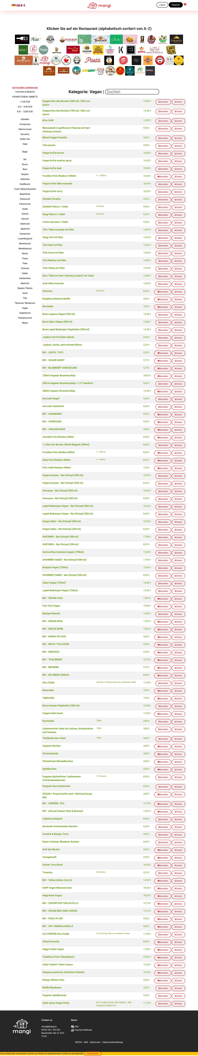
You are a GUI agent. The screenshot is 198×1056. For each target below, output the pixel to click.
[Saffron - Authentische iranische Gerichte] (178, 60)
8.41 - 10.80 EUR (25, 111)
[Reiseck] (160, 60)
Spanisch (25, 283)
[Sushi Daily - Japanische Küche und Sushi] (100, 71)
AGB (86, 1042)
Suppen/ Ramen (24, 288)
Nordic (25, 253)
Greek (25, 209)
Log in (162, 5)
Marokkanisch (25, 248)
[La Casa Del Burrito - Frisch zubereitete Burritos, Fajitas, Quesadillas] (141, 50)
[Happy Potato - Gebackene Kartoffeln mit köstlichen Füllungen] (56, 50)
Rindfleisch (25, 184)
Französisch (25, 204)
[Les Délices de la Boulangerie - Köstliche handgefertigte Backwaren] (154, 50)
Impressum (95, 1042)
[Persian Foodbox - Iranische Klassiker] (109, 60)
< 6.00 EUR (25, 101)
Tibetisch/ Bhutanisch (25, 303)
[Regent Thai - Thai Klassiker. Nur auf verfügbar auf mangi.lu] (148, 60)
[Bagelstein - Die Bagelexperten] (50, 39)
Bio (25, 159)
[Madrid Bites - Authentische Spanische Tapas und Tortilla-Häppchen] (24, 60)
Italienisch (25, 223)
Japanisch (25, 228)
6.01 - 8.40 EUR (25, 106)
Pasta (25, 258)
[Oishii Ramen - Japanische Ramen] (66, 60)
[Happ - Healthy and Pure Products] (43, 50)
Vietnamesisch (25, 318)
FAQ (76, 1026)
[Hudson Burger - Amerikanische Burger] (87, 50)
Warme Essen (25, 129)
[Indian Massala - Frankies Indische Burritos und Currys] (98, 50)
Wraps (25, 323)
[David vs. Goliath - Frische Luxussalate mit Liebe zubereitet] (163, 39)
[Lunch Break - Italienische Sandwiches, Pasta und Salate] (171, 50)
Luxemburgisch (25, 238)
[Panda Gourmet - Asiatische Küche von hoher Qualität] (77, 60)
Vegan (25, 308)
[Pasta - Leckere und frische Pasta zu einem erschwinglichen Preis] (93, 60)
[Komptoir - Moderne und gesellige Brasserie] (121, 50)
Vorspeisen (25, 124)
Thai (25, 298)
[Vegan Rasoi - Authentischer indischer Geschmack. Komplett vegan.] (140, 71)
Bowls (25, 164)
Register (176, 5)
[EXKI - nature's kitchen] (23, 50)
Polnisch (25, 268)
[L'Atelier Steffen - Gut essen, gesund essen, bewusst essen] (131, 50)
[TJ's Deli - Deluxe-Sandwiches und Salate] (110, 71)
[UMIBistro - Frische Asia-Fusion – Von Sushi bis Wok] (130, 71)
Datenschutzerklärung (112, 1042)
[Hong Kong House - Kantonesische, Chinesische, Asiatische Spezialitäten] (73, 50)
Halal (25, 144)
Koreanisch (25, 233)
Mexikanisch (25, 243)
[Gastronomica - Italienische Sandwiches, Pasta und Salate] (33, 50)
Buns (25, 169)
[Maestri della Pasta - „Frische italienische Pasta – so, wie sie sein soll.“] (36, 60)
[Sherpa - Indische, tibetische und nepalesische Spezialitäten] (49, 71)
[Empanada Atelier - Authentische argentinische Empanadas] (176, 39)
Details (179, 102)
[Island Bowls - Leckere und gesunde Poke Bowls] (110, 50)
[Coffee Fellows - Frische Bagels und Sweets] (142, 39)
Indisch (25, 214)
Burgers (25, 174)
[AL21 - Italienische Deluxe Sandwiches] (22, 39)
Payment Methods (83, 1030)
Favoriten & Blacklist (25, 92)
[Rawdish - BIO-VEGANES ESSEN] (136, 60)
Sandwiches (25, 278)
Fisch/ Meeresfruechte (25, 189)
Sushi (25, 293)
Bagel (25, 151)
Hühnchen (24, 179)
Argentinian (25, 194)
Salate (25, 273)
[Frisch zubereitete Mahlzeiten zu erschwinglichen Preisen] (45, 60)
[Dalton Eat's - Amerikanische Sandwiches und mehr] (151, 39)
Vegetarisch (25, 313)
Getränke (25, 119)
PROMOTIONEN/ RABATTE (25, 96)
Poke (24, 263)
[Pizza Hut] (123, 60)
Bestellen (163, 102)
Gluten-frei (25, 139)
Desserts (24, 134)
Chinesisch (25, 199)
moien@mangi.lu (49, 1026)
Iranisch (25, 219)
